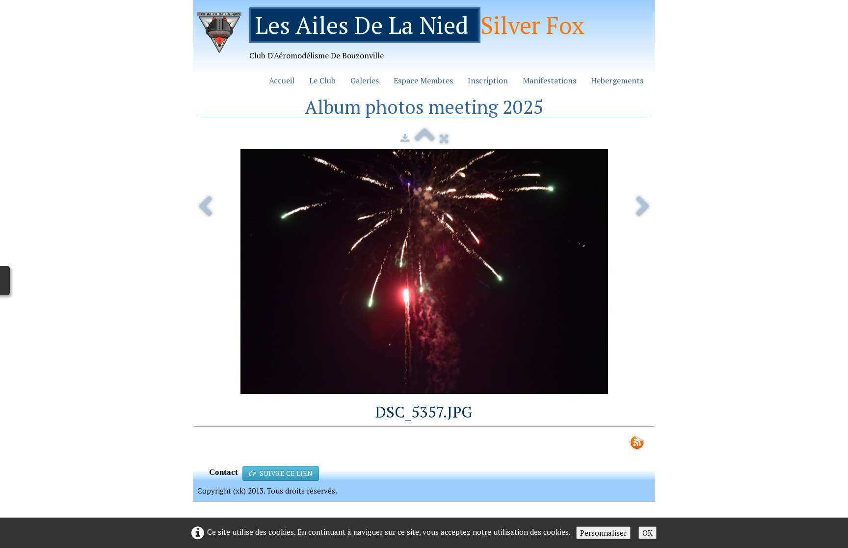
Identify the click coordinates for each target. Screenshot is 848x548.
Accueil (281, 80)
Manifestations (549, 80)
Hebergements (617, 80)
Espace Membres (423, 80)
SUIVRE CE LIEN (286, 473)
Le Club (322, 80)
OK (647, 533)
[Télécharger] (405, 138)
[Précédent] (205, 207)
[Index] (425, 138)
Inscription (488, 80)
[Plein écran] (444, 138)
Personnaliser (603, 533)
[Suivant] (643, 207)
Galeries (364, 80)
